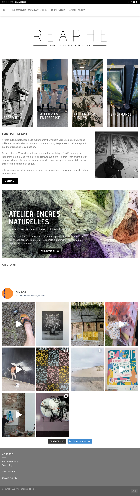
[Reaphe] (4, 10)
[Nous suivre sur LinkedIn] (136, 2)
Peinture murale (58, 10)
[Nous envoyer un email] (134, 2)
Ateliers (43, 10)
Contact (81, 10)
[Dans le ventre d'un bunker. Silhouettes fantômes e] (87, 369)
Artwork (72, 10)
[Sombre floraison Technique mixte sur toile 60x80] (52, 324)
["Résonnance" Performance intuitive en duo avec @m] (18, 415)
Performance (33, 10)
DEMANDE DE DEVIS (7, 2)
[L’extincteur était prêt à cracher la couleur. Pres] (18, 369)
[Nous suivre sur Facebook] (129, 2)
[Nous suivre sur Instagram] (131, 2)
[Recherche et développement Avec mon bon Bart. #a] (87, 324)
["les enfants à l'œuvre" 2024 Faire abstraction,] (52, 415)
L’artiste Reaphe (19, 10)
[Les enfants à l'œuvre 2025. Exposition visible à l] (121, 369)
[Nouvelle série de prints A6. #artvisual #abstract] (52, 369)
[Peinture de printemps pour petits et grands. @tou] (121, 324)
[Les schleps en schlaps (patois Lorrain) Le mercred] (18, 324)
